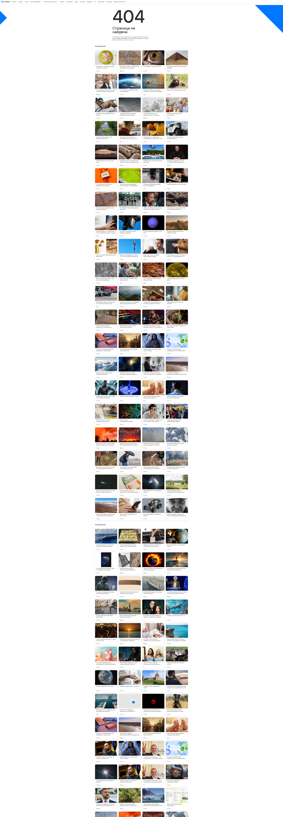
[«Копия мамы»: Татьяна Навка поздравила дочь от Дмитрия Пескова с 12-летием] (153, 556)
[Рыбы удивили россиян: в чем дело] (106, 156)
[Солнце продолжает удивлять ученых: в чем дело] (106, 556)
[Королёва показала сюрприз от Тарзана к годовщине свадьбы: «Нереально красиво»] (153, 752)
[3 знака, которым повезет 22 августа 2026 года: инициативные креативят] (130, 533)
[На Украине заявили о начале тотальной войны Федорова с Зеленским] (177, 156)
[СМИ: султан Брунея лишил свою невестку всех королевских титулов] (153, 203)
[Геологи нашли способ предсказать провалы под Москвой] (106, 321)
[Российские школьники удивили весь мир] (130, 203)
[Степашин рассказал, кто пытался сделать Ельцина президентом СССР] (106, 85)
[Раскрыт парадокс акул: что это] (177, 752)
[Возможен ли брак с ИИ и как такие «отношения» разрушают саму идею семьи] (153, 368)
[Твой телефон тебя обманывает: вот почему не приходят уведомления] (130, 580)
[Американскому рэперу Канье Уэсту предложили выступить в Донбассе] (130, 438)
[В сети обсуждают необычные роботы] (153, 509)
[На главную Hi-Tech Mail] (6, 2)
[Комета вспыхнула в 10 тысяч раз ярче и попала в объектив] (106, 486)
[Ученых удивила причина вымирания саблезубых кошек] (177, 486)
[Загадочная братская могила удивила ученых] (177, 226)
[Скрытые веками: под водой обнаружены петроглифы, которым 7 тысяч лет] (130, 109)
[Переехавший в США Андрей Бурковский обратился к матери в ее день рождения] (177, 603)
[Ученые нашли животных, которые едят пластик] (106, 775)
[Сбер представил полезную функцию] (177, 297)
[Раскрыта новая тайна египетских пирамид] (177, 61)
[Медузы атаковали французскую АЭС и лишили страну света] (177, 556)
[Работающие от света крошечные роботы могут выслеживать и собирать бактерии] (106, 533)
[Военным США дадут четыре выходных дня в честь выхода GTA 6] (153, 321)
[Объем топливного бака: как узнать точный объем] (106, 627)
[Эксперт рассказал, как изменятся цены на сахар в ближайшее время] (153, 109)
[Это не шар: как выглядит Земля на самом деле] (130, 85)
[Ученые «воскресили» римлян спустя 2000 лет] (130, 344)
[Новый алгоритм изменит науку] (130, 391)
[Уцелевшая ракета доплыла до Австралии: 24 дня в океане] (106, 681)
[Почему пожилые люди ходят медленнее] (106, 752)
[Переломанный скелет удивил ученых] (177, 799)
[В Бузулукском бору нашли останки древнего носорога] (153, 462)
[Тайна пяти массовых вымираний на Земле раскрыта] (153, 705)
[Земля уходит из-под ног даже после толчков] (153, 344)
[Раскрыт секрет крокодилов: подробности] (130, 627)
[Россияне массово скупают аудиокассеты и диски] (106, 179)
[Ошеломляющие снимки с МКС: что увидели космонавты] (106, 705)
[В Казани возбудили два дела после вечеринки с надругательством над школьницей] (153, 179)
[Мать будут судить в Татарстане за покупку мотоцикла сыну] (106, 297)
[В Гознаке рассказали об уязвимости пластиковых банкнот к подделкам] (130, 486)
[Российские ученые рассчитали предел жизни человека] (177, 705)
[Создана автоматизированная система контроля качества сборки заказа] (153, 297)
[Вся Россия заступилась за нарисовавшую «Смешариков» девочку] (153, 627)
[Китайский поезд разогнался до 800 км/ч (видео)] (153, 728)
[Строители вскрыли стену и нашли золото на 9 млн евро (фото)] (130, 681)
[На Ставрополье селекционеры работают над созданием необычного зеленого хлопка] (130, 603)
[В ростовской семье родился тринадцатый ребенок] (153, 391)
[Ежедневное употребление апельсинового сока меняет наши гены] (153, 132)
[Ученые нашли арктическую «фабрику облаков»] (106, 368)
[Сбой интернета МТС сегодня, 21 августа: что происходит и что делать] (177, 250)
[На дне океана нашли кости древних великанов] (106, 132)
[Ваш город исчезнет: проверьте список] (177, 681)
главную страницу (128, 40)
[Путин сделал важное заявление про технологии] (153, 580)
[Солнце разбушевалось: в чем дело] (177, 273)
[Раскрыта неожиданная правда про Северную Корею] (106, 728)
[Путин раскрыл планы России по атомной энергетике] (177, 462)
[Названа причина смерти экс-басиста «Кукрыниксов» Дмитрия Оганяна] (177, 509)
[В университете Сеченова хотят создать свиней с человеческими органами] (130, 156)
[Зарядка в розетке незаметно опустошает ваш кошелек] (153, 681)
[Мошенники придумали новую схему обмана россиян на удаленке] (130, 799)
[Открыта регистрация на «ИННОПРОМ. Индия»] (177, 415)
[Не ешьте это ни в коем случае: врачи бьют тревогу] (106, 61)
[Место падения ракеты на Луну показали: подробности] (106, 273)
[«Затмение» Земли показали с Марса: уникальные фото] (130, 651)
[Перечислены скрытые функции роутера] (106, 651)
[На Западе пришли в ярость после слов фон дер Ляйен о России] (177, 728)
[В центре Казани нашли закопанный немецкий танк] (130, 705)
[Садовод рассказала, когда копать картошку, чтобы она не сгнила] (177, 580)
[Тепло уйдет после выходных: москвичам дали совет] (130, 462)
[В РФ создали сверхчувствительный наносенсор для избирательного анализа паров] (130, 415)
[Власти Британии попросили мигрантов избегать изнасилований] (130, 752)
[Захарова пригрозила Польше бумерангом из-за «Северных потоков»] (106, 603)
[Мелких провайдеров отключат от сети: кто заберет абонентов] (130, 250)
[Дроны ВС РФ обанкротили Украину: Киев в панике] (153, 533)
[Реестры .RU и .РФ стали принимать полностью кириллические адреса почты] (106, 415)
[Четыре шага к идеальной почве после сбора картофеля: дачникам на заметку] (177, 203)
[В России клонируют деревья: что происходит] (177, 321)
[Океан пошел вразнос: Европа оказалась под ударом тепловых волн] (177, 775)
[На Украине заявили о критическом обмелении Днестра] (177, 368)
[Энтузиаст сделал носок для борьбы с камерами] (130, 226)
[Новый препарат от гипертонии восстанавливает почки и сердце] (106, 226)
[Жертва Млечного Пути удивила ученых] (153, 486)
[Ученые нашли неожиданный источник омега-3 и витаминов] (130, 179)
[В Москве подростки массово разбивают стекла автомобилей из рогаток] (153, 85)
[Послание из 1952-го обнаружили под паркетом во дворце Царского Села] (130, 61)
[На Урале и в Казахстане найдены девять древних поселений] (130, 297)
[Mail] (2, 2)
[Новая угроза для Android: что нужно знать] (130, 509)
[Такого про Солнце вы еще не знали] (177, 651)
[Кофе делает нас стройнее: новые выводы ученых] (153, 250)
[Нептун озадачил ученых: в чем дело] (153, 226)
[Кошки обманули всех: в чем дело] (177, 179)
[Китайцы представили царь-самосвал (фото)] (177, 132)
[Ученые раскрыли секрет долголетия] (177, 109)
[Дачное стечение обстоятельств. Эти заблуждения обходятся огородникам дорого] (106, 462)
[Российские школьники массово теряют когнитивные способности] (130, 556)
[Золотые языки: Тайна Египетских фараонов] (106, 250)
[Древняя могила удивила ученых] (177, 85)
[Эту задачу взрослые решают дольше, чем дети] (177, 438)
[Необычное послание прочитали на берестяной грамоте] (130, 728)
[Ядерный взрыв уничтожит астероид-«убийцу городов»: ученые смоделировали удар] (130, 368)
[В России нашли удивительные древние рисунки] (106, 203)
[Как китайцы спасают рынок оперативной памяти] (130, 321)
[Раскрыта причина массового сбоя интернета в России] (177, 533)
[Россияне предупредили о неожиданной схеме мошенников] (106, 799)
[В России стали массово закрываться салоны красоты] (153, 775)
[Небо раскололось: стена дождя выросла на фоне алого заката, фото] (106, 438)
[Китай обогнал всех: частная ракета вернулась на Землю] (153, 438)
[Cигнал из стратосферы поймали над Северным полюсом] (153, 651)
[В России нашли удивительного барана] (106, 109)
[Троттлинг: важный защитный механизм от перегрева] (106, 344)
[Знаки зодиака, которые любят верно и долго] (130, 273)
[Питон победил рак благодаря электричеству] (153, 273)
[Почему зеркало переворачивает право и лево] (153, 603)
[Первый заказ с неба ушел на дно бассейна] (153, 156)
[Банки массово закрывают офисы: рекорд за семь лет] (106, 580)
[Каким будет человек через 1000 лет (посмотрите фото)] (106, 391)
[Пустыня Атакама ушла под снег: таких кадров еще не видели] (106, 509)
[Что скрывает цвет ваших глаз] (153, 61)
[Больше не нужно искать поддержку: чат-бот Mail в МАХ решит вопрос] (177, 344)
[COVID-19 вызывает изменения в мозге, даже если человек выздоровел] (153, 415)
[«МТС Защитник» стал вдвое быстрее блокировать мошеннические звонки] (177, 391)
